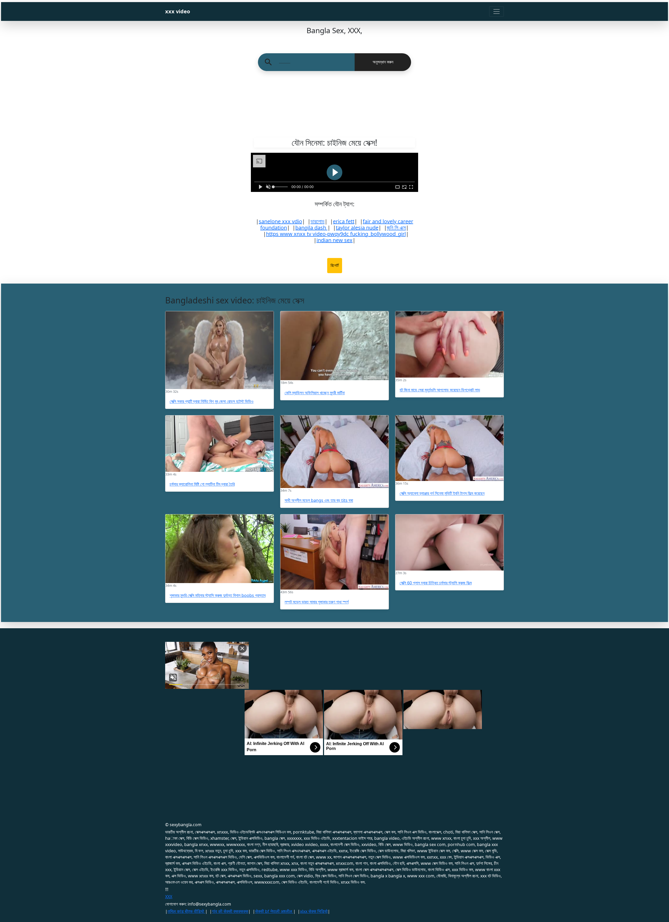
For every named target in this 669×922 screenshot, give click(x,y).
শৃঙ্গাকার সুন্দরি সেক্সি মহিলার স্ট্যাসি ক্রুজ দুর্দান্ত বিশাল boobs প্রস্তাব (218, 595)
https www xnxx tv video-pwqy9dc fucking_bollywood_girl (336, 233)
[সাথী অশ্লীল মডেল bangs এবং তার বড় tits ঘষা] (334, 451)
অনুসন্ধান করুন (383, 62)
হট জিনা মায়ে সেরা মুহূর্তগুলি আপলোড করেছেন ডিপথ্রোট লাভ (440, 390)
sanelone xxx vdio (280, 221)
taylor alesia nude (357, 227)
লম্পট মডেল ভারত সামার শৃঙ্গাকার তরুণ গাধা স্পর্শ (317, 602)
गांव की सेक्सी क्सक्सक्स (230, 911)
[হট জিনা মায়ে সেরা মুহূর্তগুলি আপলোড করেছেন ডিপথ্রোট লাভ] (449, 344)
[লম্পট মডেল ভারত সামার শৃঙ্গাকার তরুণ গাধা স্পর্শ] (334, 552)
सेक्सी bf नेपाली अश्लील (274, 911)
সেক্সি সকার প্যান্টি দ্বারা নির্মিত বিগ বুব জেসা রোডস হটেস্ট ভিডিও (211, 401)
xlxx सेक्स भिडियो (314, 911)
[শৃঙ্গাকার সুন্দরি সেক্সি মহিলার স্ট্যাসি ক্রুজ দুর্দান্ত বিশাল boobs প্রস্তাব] (219, 548)
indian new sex (334, 240)
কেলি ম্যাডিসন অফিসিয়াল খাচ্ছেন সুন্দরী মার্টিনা (315, 393)
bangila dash (311, 227)
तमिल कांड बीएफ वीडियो (186, 911)
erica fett (343, 221)
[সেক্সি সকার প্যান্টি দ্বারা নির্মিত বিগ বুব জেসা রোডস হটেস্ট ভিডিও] (219, 350)
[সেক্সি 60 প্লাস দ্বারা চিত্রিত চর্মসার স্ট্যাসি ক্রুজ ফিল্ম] (449, 542)
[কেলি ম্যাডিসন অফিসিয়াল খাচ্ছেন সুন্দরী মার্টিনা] (334, 345)
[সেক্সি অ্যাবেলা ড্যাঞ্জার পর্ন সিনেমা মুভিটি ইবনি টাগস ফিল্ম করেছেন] (449, 448)
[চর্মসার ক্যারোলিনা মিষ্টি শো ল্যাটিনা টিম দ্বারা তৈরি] (219, 443)
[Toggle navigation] (496, 11)
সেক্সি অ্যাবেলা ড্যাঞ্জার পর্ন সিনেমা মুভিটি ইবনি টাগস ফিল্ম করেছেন (442, 493)
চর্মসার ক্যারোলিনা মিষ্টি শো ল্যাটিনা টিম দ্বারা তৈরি (202, 484)
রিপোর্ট (335, 265)
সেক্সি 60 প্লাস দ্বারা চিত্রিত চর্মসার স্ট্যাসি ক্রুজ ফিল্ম (436, 583)
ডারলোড (317, 221)
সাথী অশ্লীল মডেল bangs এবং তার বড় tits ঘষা (319, 500)
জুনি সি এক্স (396, 227)
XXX (168, 897)
